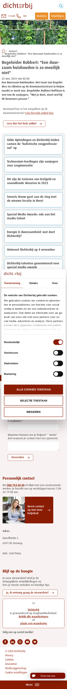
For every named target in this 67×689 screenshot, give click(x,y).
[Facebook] (5, 642)
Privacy (9, 655)
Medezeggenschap (15, 668)
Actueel (13, 51)
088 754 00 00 (16, 485)
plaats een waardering (33, 623)
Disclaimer (11, 664)
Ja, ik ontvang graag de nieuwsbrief (27, 592)
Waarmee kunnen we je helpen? (27, 435)
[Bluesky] (34, 642)
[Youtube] (27, 642)
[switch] (58, 353)
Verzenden (17, 457)
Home (3, 51)
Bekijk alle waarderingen (33, 616)
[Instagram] (20, 642)
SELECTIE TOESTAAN (33, 400)
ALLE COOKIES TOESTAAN (33, 389)
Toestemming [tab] (12, 283)
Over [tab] (55, 283)
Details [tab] (33, 283)
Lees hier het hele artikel (21, 123)
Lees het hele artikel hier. (39, 113)
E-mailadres (15, 421)
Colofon (9, 660)
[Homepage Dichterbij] (18, 6)
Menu (29, 685)
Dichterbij (33, 610)
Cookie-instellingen (16, 672)
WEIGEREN (33, 411)
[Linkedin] (12, 642)
